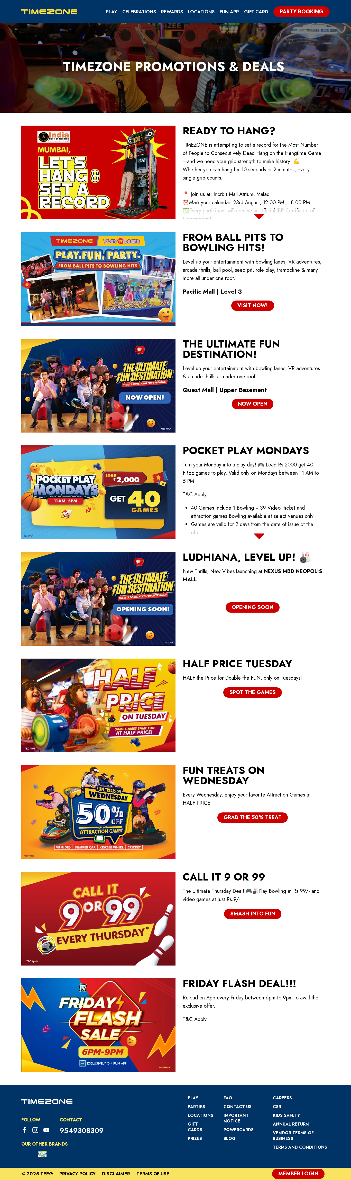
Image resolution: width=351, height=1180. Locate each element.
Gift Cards (195, 1127)
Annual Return (291, 1124)
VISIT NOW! (252, 305)
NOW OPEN (252, 404)
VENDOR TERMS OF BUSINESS (293, 1135)
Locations (201, 12)
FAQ (228, 1098)
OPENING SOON (252, 607)
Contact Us (238, 1107)
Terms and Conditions (300, 1147)
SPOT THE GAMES (252, 692)
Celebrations (139, 12)
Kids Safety (286, 1115)
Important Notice (236, 1118)
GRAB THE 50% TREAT (253, 817)
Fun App (229, 12)
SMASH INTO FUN (252, 913)
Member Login (298, 1173)
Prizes (195, 1138)
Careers (282, 1098)
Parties (196, 1107)
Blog (230, 1138)
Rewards (172, 12)
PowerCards (239, 1130)
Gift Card (256, 12)
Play (111, 12)
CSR (277, 1107)
